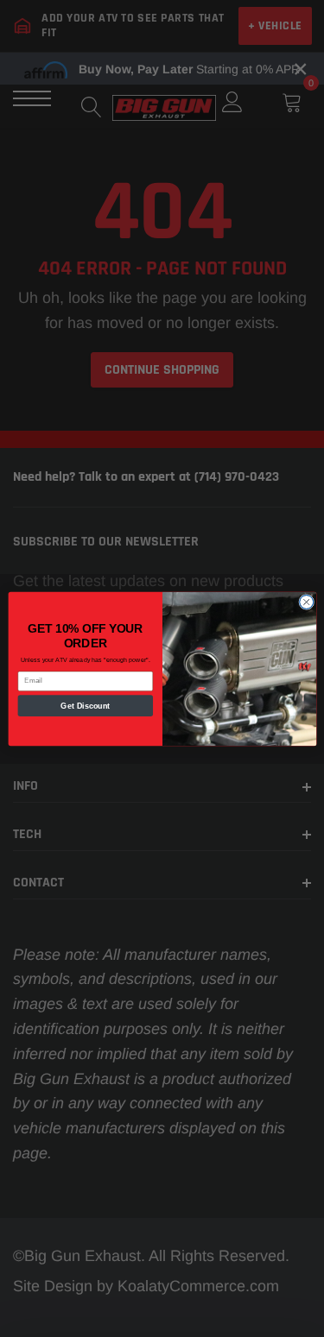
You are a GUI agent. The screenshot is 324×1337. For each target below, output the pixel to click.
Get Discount (85, 705)
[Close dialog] (306, 602)
